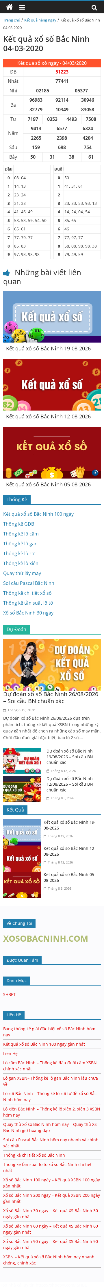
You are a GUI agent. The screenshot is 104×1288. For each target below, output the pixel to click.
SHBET (9, 994)
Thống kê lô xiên (20, 563)
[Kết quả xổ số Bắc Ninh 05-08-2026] (52, 430)
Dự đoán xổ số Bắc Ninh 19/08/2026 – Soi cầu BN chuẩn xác (70, 756)
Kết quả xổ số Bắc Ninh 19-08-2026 (48, 348)
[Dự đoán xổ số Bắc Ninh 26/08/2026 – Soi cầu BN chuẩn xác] (52, 642)
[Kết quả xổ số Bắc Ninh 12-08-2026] (52, 362)
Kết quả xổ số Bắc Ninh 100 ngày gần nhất (44, 1044)
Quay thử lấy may (22, 573)
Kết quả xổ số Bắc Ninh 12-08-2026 (48, 416)
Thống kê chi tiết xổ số (27, 593)
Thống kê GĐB (18, 524)
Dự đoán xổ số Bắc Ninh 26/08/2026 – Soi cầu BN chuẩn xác (50, 697)
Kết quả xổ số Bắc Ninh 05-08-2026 (48, 484)
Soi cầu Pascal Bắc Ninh (28, 583)
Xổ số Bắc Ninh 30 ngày (28, 613)
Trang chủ (11, 20)
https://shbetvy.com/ (56, 1285)
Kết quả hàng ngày (40, 20)
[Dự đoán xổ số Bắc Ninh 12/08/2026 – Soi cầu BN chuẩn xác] (23, 779)
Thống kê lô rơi (19, 553)
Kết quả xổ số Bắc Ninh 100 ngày (38, 514)
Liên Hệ (10, 1053)
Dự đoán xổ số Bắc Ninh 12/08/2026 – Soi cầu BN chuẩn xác (70, 784)
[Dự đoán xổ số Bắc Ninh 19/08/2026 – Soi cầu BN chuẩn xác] (23, 751)
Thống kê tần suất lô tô (28, 603)
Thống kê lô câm (21, 534)
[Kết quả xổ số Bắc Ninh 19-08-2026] (52, 294)
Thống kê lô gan (20, 543)
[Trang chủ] (9, 7)
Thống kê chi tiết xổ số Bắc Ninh (34, 1155)
